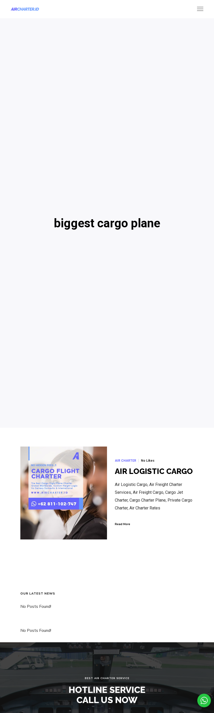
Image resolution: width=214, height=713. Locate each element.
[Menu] (197, 9)
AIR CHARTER (125, 460)
